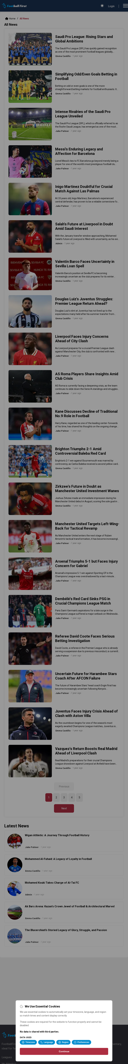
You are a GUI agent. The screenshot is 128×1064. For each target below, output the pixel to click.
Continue (64, 1051)
